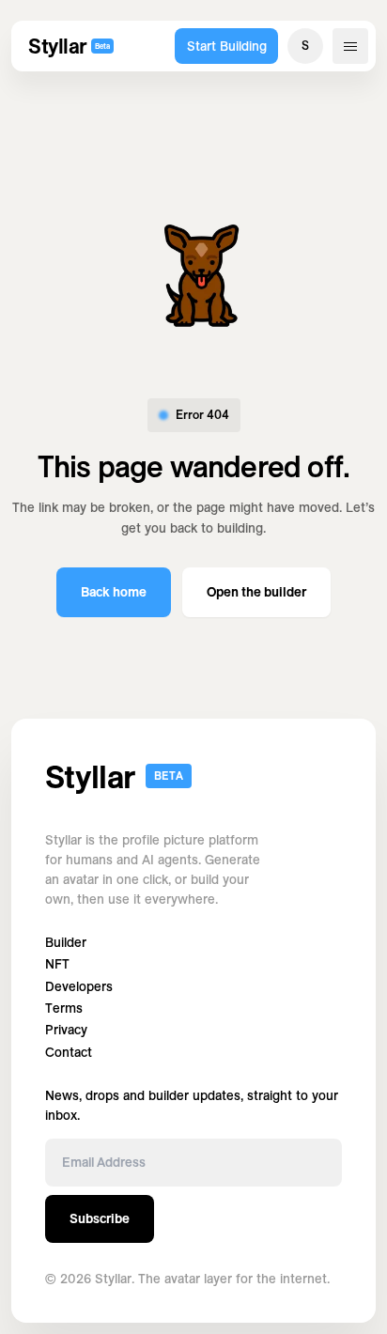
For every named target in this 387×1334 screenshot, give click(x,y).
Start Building (227, 46)
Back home (114, 591)
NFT (57, 964)
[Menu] (350, 46)
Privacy (66, 1030)
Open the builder (256, 591)
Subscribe (100, 1218)
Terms (64, 1008)
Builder (65, 943)
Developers (79, 987)
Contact (68, 1053)
